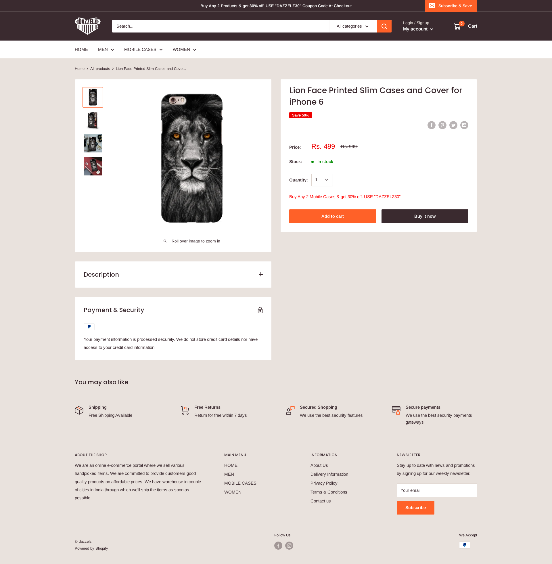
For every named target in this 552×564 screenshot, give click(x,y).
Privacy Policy (324, 483)
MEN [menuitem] (103, 49)
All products (100, 68)
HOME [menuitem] (81, 49)
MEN (229, 474)
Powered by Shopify (91, 548)
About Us (319, 465)
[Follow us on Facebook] (278, 546)
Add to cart (332, 215)
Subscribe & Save (455, 5)
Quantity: (298, 179)
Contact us (320, 500)
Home (80, 68)
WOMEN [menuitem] (181, 49)
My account (416, 28)
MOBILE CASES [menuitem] (140, 49)
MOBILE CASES (240, 483)
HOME (230, 465)
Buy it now (425, 215)
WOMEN (232, 492)
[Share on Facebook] (432, 125)
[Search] (384, 26)
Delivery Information (329, 474)
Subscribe (415, 507)
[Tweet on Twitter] (453, 125)
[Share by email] (464, 125)
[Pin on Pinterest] (442, 125)
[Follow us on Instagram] (289, 546)
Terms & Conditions (328, 492)
